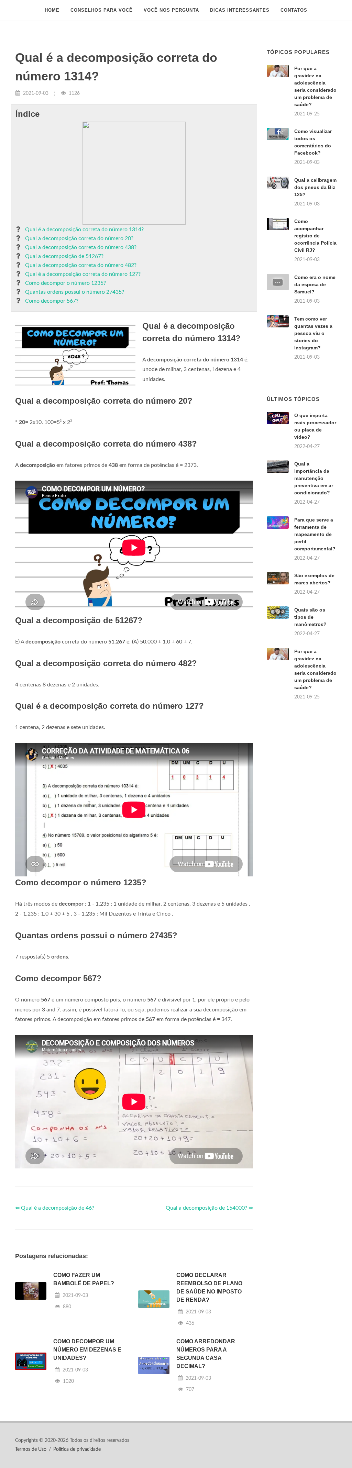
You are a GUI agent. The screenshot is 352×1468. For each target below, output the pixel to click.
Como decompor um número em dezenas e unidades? (87, 1349)
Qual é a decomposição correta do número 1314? (84, 229)
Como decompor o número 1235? (65, 283)
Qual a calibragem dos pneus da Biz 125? (315, 187)
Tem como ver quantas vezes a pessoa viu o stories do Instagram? (313, 333)
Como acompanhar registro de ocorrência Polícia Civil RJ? (315, 235)
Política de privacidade (77, 1449)
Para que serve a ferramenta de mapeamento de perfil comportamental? (315, 534)
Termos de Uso (30, 1449)
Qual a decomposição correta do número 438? (80, 247)
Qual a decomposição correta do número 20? (79, 238)
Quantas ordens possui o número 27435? (74, 292)
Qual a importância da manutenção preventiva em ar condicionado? (313, 478)
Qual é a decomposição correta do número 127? (83, 274)
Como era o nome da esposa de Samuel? (315, 284)
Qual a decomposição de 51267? (64, 256)
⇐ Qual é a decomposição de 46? (54, 1208)
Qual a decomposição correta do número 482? (80, 265)
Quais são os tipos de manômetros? (310, 617)
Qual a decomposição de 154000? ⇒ (209, 1208)
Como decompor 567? (51, 301)
